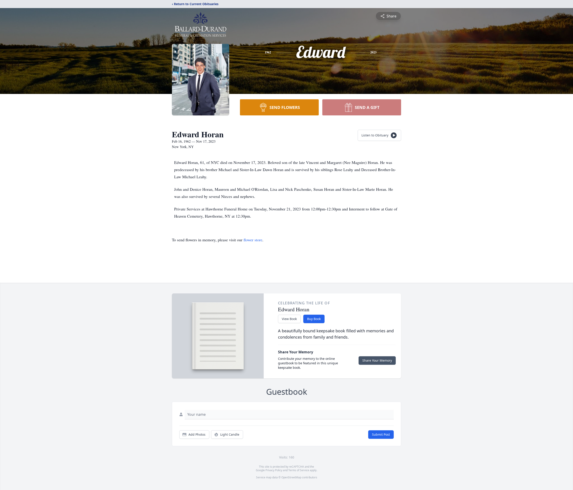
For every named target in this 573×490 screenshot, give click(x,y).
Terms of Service (298, 470)
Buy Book (314, 319)
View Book (289, 319)
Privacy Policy (273, 470)
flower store (253, 239)
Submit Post (381, 434)
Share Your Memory (377, 360)
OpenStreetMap (291, 477)
